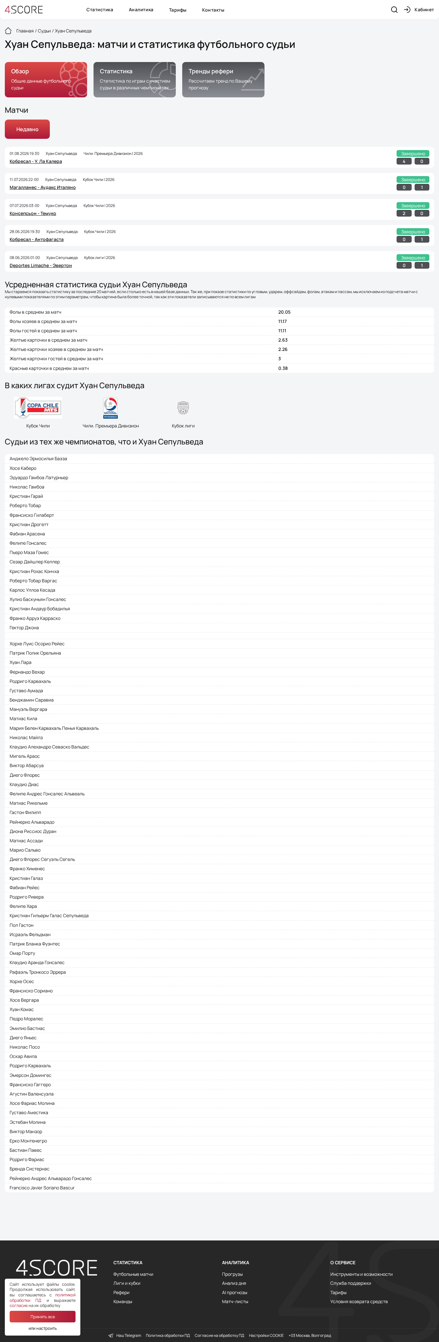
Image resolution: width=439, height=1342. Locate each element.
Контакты (213, 10)
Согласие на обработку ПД (219, 1335)
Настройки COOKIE (266, 1335)
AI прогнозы (234, 1292)
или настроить (43, 1328)
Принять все (43, 1317)
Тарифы (178, 10)
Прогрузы (232, 1274)
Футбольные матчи (133, 1274)
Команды (122, 1301)
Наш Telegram (128, 1335)
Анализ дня (234, 1283)
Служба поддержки (350, 1283)
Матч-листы (235, 1301)
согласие (19, 1305)
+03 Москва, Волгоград (310, 1335)
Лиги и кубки (126, 1283)
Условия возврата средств (359, 1301)
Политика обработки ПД (168, 1335)
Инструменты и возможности (361, 1274)
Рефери (121, 1292)
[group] (46, 79)
